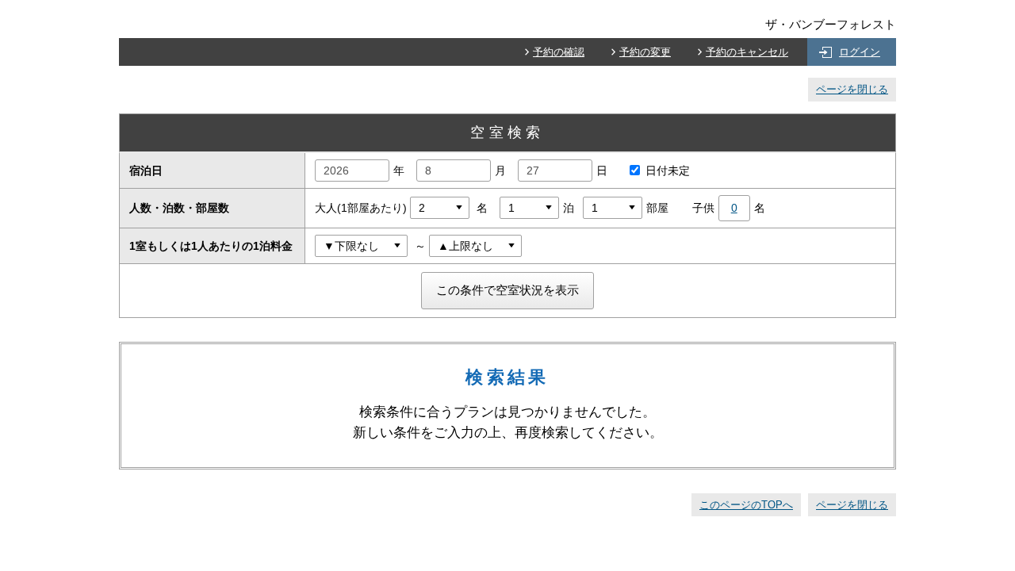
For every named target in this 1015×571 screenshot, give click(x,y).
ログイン (859, 52)
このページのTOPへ (746, 505)
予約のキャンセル (747, 52)
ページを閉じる (852, 89)
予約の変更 (645, 52)
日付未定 (667, 170)
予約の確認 (558, 52)
